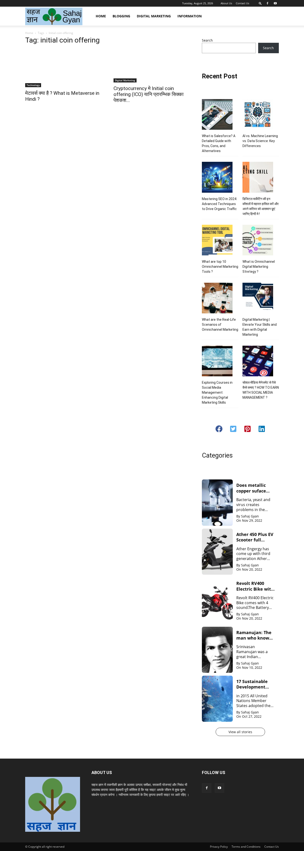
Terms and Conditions (246, 847)
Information (189, 16)
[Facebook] (267, 3)
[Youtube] (275, 3)
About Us (226, 3)
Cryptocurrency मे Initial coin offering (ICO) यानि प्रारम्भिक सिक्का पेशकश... (149, 94)
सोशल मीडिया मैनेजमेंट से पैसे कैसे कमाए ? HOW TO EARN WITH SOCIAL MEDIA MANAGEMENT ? (260, 390)
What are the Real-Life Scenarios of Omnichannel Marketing (220, 324)
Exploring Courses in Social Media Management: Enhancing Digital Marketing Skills (217, 392)
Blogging (121, 16)
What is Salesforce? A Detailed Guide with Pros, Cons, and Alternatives (218, 143)
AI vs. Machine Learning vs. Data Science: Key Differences (260, 141)
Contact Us (242, 3)
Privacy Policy (219, 847)
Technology (33, 85)
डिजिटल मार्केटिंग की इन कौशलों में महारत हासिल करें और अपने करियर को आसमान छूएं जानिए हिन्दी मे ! (260, 206)
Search (207, 40)
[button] (260, 3)
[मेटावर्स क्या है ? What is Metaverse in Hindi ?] (63, 68)
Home (101, 16)
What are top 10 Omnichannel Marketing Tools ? (220, 266)
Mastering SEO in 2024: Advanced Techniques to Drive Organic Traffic (219, 204)
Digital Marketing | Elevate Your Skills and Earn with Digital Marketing (259, 327)
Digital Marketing (154, 16)
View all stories (240, 732)
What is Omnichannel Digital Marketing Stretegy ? (258, 266)
